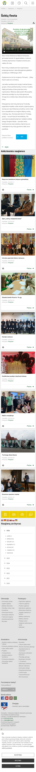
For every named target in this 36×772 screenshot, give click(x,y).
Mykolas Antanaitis (7, 606)
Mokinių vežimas (23, 618)
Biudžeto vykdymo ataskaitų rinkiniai (10, 643)
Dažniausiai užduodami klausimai (25, 654)
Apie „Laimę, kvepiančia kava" (12, 219)
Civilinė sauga (23, 672)
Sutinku (18, 766)
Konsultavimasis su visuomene (24, 650)
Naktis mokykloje (8, 415)
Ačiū (20, 137)
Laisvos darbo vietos (24, 644)
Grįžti (6, 147)
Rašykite (5, 689)
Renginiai (19, 8)
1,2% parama (22, 661)
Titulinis (3, 8)
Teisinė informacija (24, 674)
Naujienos (11, 8)
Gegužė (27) (10, 541)
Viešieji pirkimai (6, 653)
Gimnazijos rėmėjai (24, 668)
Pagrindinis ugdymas (25, 601)
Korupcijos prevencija (25, 670)
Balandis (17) (11, 544)
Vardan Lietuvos (7, 337)
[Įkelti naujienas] (12, 3)
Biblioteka (21, 627)
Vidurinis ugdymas (24, 603)
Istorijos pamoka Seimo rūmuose (13, 258)
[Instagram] (11, 698)
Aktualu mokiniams (24, 666)
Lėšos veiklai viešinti (7, 648)
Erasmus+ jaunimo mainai (10, 494)
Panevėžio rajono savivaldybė (20, 706)
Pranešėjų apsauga (24, 657)
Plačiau (29, 189)
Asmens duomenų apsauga (26, 646)
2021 (8, 578)
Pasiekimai (5, 610)
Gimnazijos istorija (7, 601)
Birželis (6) (10, 539)
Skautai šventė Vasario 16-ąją (12, 297)
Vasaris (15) (10, 550)
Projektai (4, 651)
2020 (8, 583)
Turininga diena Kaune (9, 455)
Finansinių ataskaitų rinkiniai (10, 646)
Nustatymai (18, 755)
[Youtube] (6, 698)
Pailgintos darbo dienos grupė (25, 624)
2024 (8, 563)
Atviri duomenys (23, 677)
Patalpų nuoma (23, 621)
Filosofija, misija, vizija (8, 608)
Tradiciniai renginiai (7, 617)
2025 (8, 558)
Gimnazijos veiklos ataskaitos (7, 662)
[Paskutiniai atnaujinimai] (19, 3)
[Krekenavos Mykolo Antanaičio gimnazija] (4, 3)
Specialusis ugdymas (25, 608)
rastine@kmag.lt (8, 720)
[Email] (15, 698)
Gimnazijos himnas (7, 612)
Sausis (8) (10, 553)
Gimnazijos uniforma (8, 614)
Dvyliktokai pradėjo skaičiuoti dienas (14, 376)
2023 (8, 568)
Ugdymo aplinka (6, 603)
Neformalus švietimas (25, 610)
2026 (8, 530)
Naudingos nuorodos (25, 659)
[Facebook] (2, 698)
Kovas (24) (10, 547)
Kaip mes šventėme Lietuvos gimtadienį (15, 179)
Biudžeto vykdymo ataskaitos (7, 656)
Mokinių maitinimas (24, 616)
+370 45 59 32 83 (8, 718)
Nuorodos (21, 642)
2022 (8, 573)
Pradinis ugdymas (24, 606)
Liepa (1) (9, 536)
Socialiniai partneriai (7, 619)
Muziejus (4, 621)
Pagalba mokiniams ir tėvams (25, 613)
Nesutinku (18, 760)
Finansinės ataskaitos (8, 659)
